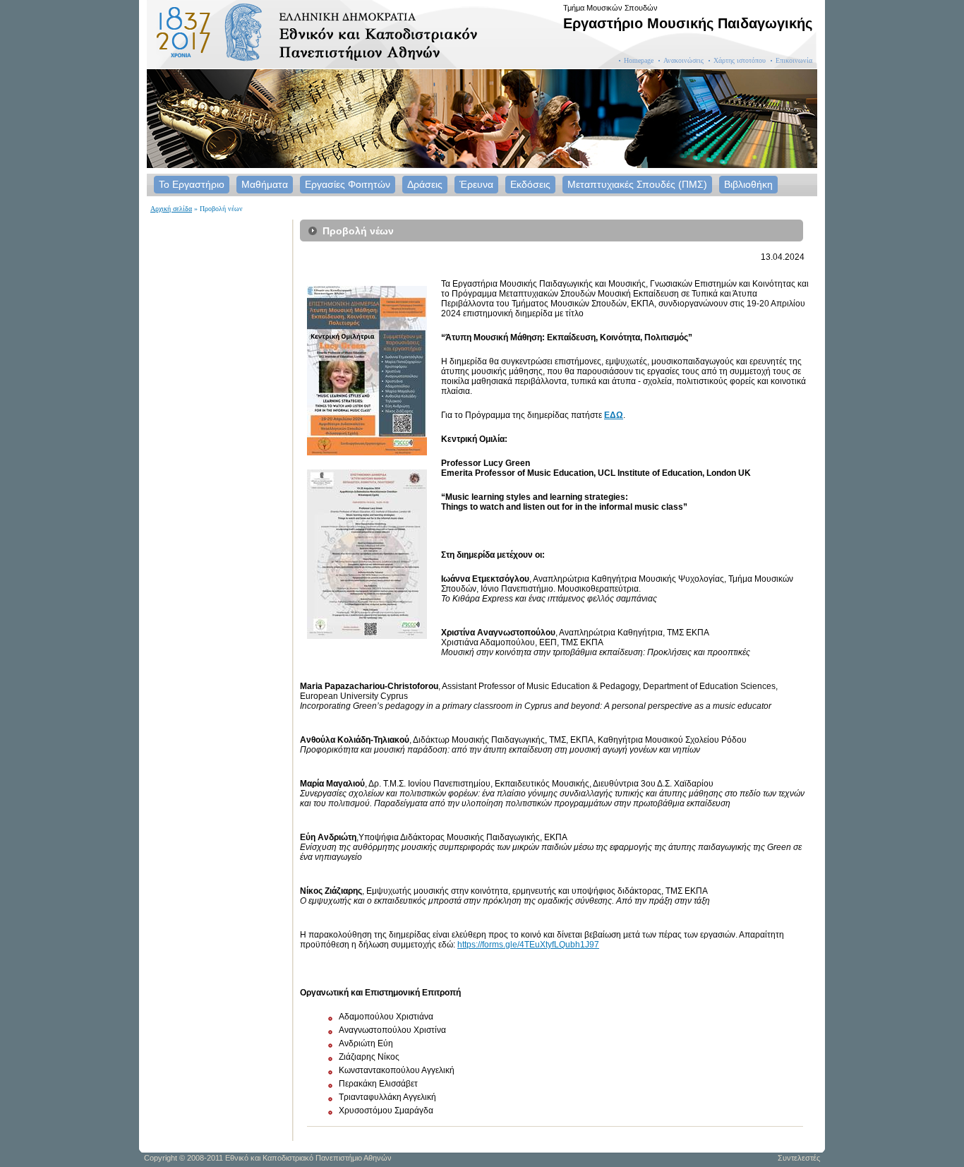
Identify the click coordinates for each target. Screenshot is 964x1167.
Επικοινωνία (794, 60)
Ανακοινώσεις (683, 60)
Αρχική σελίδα (171, 209)
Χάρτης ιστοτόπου (739, 60)
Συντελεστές (799, 1158)
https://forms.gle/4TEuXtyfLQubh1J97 (528, 945)
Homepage (638, 60)
